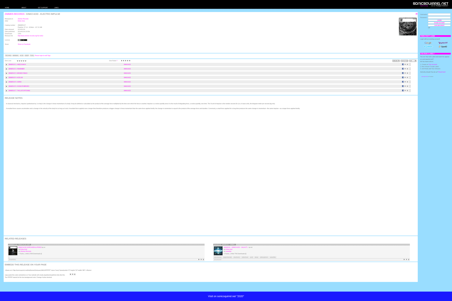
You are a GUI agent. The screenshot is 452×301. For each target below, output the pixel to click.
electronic (237, 257)
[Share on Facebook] (403, 64)
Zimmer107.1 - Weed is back (17, 64)
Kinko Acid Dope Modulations (29, 247)
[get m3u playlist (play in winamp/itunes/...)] (404, 61)
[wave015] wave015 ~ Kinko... (225, 244)
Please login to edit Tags (42, 55)
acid (251, 257)
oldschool (245, 257)
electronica (217, 257)
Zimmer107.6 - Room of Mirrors (18, 86)
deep (256, 257)
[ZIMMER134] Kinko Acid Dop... (20, 244)
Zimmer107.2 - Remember (16, 69)
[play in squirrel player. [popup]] (413, 61)
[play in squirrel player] (12, 250)
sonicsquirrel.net (424, 76)
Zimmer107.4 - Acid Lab (15, 77)
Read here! (442, 72)
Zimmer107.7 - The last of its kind (19, 90)
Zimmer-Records (14, 14)
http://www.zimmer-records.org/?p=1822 (30, 36)
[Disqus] (209, 141)
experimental (227, 257)
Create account (439, 23)
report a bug (424, 6)
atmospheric (264, 257)
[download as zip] (396, 61)
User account (432, 64)
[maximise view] (417, 14)
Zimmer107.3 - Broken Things (17, 73)
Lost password (439, 25)
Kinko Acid (21, 21)
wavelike (228, 251)
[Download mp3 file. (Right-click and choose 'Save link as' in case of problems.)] (405, 64)
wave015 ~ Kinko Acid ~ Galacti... (236, 247)
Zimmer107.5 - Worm (14, 82)
